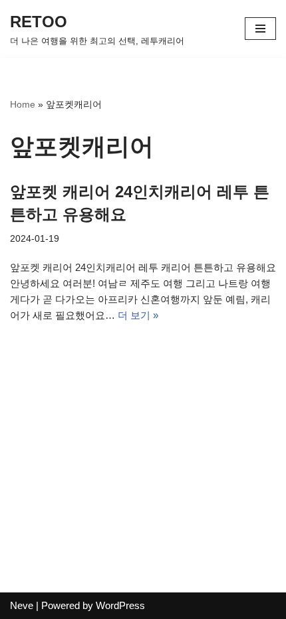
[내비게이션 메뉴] (260, 28)
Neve (21, 605)
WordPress (120, 605)
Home (22, 104)
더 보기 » (138, 315)
